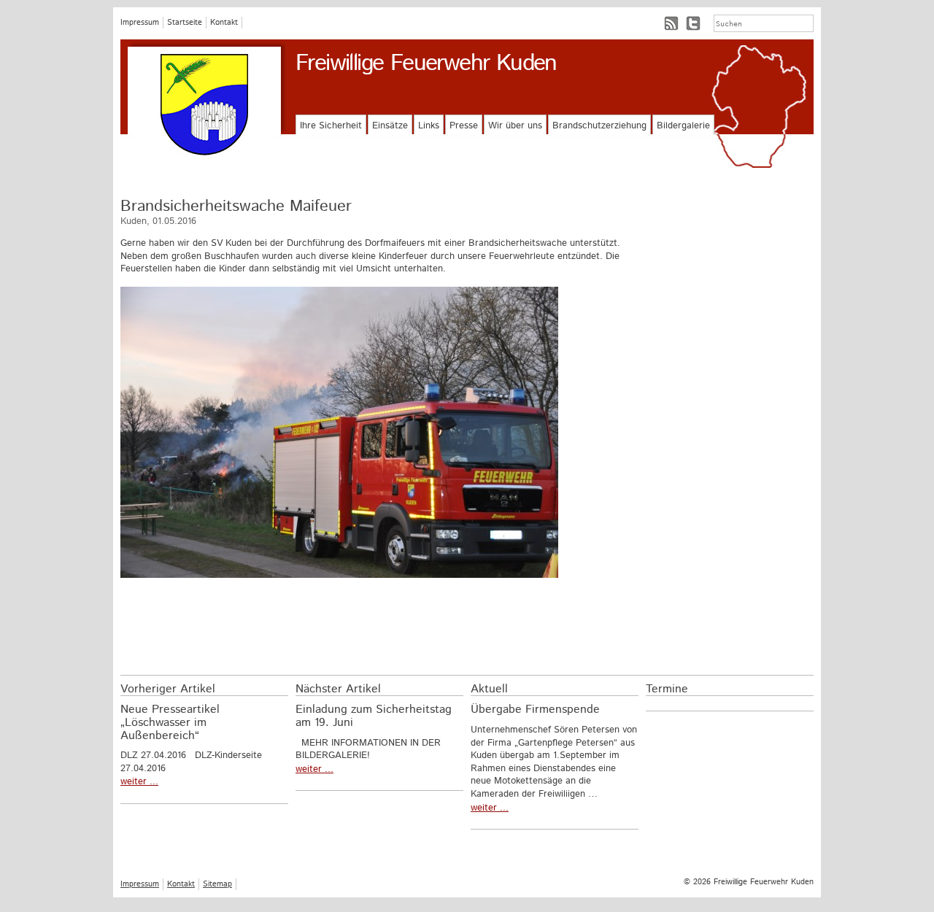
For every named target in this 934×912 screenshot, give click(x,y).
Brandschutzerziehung (599, 126)
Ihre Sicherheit (331, 126)
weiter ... (139, 782)
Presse (463, 126)
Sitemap (217, 884)
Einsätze (390, 126)
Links (428, 126)
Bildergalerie (683, 126)
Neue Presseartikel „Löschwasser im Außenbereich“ (170, 722)
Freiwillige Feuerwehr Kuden (426, 63)
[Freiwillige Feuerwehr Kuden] (204, 104)
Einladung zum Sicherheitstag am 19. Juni (374, 716)
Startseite (184, 22)
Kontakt (224, 22)
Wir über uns (515, 126)
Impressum (139, 22)
